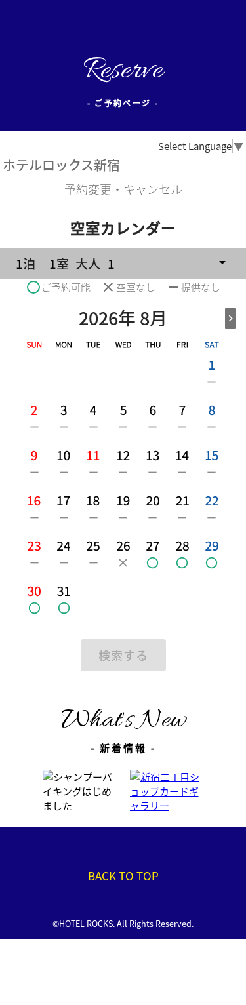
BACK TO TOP (123, 875)
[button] (123, 263)
